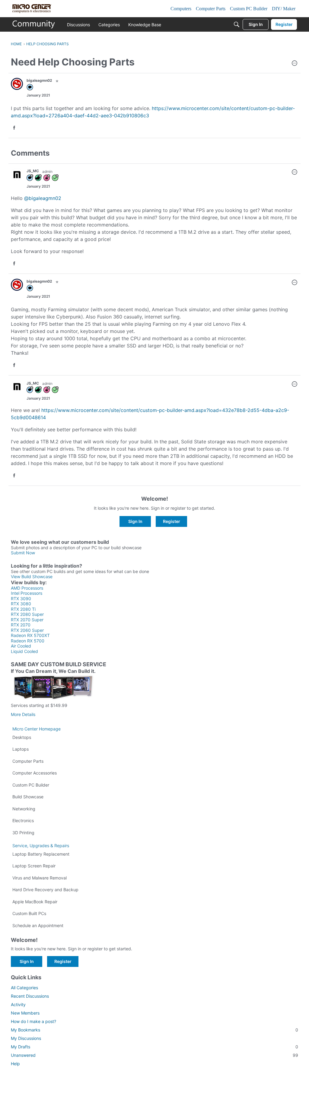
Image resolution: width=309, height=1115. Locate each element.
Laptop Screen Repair (34, 865)
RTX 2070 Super (27, 619)
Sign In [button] (135, 521)
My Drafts (154, 1046)
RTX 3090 (21, 598)
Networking (23, 808)
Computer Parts (27, 761)
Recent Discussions (30, 996)
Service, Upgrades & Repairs (40, 845)
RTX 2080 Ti (23, 609)
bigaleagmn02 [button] (39, 80)
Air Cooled (21, 645)
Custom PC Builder (30, 784)
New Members (25, 1012)
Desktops (21, 737)
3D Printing (23, 832)
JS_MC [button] (33, 171)
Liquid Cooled (24, 651)
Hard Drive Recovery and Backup (45, 889)
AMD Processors (27, 588)
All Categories (24, 987)
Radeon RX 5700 (27, 640)
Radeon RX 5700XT (30, 635)
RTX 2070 (20, 624)
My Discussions (26, 1038)
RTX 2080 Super (27, 614)
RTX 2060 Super (27, 630)
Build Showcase (27, 796)
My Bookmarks (154, 1029)
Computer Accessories (34, 772)
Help (15, 1063)
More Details (23, 714)
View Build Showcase (32, 576)
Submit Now (23, 552)
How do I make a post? (33, 1021)
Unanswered (154, 1055)
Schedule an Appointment (37, 925)
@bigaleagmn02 (42, 198)
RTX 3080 (21, 603)
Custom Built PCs (29, 913)
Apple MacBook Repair (34, 901)
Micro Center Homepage (36, 728)
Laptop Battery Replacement (40, 854)
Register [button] (171, 521)
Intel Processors (26, 593)
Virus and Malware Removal (39, 877)
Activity (18, 1004)
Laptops (20, 749)
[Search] (236, 24)
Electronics (23, 820)
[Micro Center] (34, 24)
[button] (294, 64)
